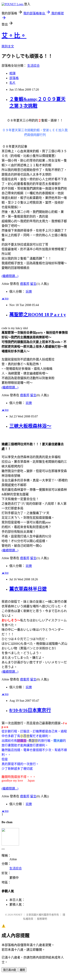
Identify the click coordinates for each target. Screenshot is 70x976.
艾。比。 (14, 35)
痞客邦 (24, 283)
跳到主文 (8, 46)
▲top (5, 298)
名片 (12, 82)
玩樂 (29, 291)
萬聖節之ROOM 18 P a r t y (37, 314)
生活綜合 (33, 65)
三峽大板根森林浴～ (30, 426)
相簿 (12, 73)
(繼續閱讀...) (10, 276)
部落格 (14, 78)
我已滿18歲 (9, 969)
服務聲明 (42, 918)
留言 (33, 283)
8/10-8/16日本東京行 (30, 710)
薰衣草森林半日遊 (28, 588)
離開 (22, 969)
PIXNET (18, 914)
